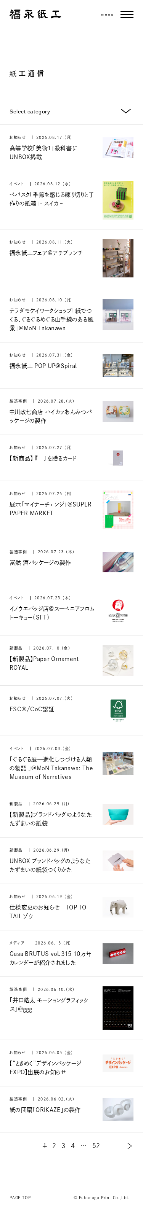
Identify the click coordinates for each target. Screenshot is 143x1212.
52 (96, 1146)
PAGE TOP (20, 1197)
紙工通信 (28, 73)
